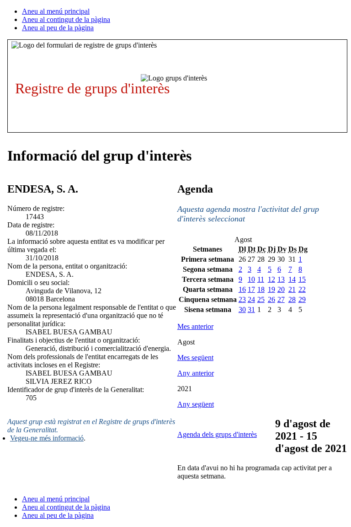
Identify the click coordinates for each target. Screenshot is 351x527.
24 (251, 299)
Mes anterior (195, 326)
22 (302, 289)
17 (251, 289)
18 (261, 289)
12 (271, 279)
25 (261, 299)
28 (292, 299)
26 (271, 299)
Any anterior (195, 373)
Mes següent (195, 357)
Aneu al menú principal (56, 11)
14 (292, 279)
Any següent (195, 404)
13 (281, 279)
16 (242, 289)
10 (251, 279)
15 (302, 279)
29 (302, 299)
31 (251, 309)
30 (242, 309)
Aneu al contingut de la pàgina (66, 19)
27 (281, 299)
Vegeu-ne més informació (47, 438)
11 (260, 279)
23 (242, 299)
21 (292, 289)
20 (281, 289)
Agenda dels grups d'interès (217, 434)
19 (271, 289)
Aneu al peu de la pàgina (58, 28)
